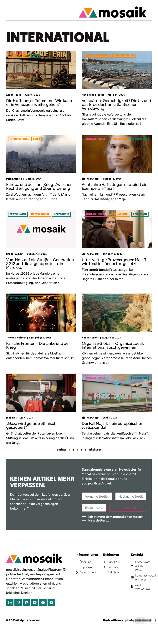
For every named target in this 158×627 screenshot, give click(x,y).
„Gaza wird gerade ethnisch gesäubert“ (31, 425)
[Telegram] (34, 602)
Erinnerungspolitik (98, 55)
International (19, 55)
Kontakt (137, 554)
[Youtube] (51, 602)
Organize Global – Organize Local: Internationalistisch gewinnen (113, 345)
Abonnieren (127, 508)
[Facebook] (43, 602)
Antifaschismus (95, 139)
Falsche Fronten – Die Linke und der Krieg (38, 345)
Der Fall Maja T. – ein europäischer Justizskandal (112, 425)
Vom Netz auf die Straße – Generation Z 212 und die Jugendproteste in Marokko (40, 263)
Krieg (36, 139)
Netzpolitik (61, 214)
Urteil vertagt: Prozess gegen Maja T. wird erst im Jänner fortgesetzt (114, 261)
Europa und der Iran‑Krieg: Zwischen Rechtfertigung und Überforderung (39, 186)
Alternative (93, 297)
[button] (9, 12)
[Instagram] (9, 602)
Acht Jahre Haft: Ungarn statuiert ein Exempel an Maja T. (114, 186)
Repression (140, 139)
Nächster (95, 449)
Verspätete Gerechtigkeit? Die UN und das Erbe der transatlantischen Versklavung (116, 104)
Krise (36, 55)
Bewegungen (18, 214)
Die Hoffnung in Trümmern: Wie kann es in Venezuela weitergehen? (39, 102)
